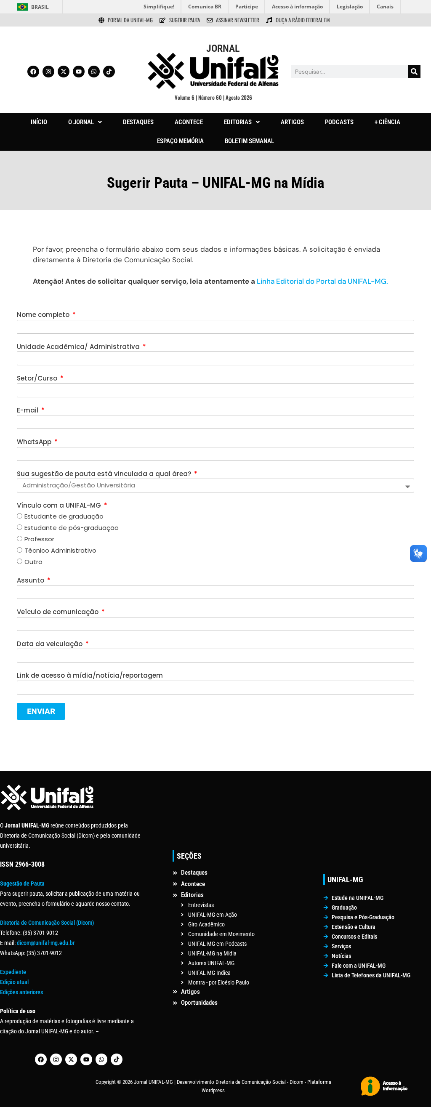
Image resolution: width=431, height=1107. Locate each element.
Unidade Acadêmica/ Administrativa (79, 346)
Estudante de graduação (64, 516)
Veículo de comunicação (58, 611)
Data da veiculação (50, 643)
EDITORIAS (238, 122)
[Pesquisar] (414, 71)
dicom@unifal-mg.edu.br (45, 942)
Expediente (13, 972)
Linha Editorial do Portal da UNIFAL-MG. (322, 281)
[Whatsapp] (94, 71)
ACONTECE (189, 122)
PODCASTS (339, 122)
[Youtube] (79, 71)
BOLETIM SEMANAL (249, 141)
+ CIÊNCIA (387, 122)
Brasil (40, 7)
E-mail (28, 410)
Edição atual (14, 982)
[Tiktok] (109, 71)
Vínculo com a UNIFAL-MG (60, 505)
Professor (39, 539)
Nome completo (44, 314)
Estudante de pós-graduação (71, 527)
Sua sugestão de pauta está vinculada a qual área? (105, 473)
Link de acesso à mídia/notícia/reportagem (90, 675)
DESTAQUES (138, 122)
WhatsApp (35, 441)
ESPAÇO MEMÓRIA (180, 141)
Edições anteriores (21, 992)
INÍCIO (39, 122)
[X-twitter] (63, 71)
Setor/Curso (38, 378)
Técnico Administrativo (60, 550)
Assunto (31, 580)
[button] (85, 122)
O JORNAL (81, 122)
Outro (33, 561)
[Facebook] (33, 71)
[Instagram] (48, 71)
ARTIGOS (292, 122)
